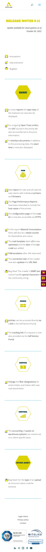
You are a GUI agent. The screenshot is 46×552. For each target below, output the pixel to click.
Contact (23, 523)
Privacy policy (23, 520)
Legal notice (23, 516)
